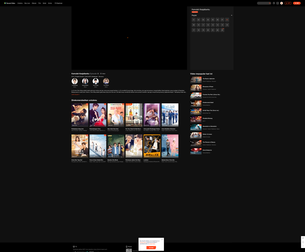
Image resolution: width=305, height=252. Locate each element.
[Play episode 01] (194, 20)
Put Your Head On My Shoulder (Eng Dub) (137, 129)
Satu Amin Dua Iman (113, 129)
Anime (50, 3)
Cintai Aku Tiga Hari (76, 160)
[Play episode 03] (203, 20)
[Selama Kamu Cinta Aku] (170, 146)
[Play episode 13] (213, 25)
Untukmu (20, 3)
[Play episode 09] (194, 25)
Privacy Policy (143, 242)
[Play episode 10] (198, 25)
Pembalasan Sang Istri (77, 129)
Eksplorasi (59, 3)
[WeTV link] (9, 3)
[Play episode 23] (222, 30)
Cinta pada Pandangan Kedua (152, 129)
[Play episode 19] (203, 30)
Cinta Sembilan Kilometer (168, 129)
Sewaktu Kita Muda (113, 160)
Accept (151, 248)
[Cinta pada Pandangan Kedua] (152, 115)
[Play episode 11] (203, 25)
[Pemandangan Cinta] (98, 115)
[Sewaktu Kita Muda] (116, 146)
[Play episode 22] (218, 30)
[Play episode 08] (227, 20)
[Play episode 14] (218, 25)
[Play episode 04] (208, 20)
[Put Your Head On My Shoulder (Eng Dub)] (134, 115)
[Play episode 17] (194, 30)
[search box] (270, 3)
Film (39, 3)
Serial (44, 3)
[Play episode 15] (222, 25)
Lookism (146, 160)
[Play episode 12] (208, 25)
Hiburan (34, 3)
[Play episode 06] (218, 20)
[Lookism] (152, 146)
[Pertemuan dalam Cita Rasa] (134, 146)
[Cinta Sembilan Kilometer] (170, 115)
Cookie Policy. (152, 243)
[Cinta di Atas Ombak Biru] (98, 146)
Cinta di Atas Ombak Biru (96, 160)
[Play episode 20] (208, 30)
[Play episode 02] (198, 20)
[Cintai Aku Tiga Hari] (79, 146)
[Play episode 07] (222, 20)
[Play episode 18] (198, 30)
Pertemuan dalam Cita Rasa (133, 160)
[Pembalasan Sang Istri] (79, 115)
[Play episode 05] (213, 20)
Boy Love (27, 3)
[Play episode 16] (227, 25)
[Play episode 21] (213, 30)
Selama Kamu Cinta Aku (168, 160)
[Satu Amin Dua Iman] (116, 115)
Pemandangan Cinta (95, 129)
